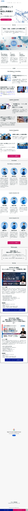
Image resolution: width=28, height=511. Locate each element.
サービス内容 (8, 2)
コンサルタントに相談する (6, 19)
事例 (11, 2)
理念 (17, 2)
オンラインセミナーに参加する (14, 359)
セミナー (20, 2)
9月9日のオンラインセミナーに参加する (14, 310)
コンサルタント (14, 2)
